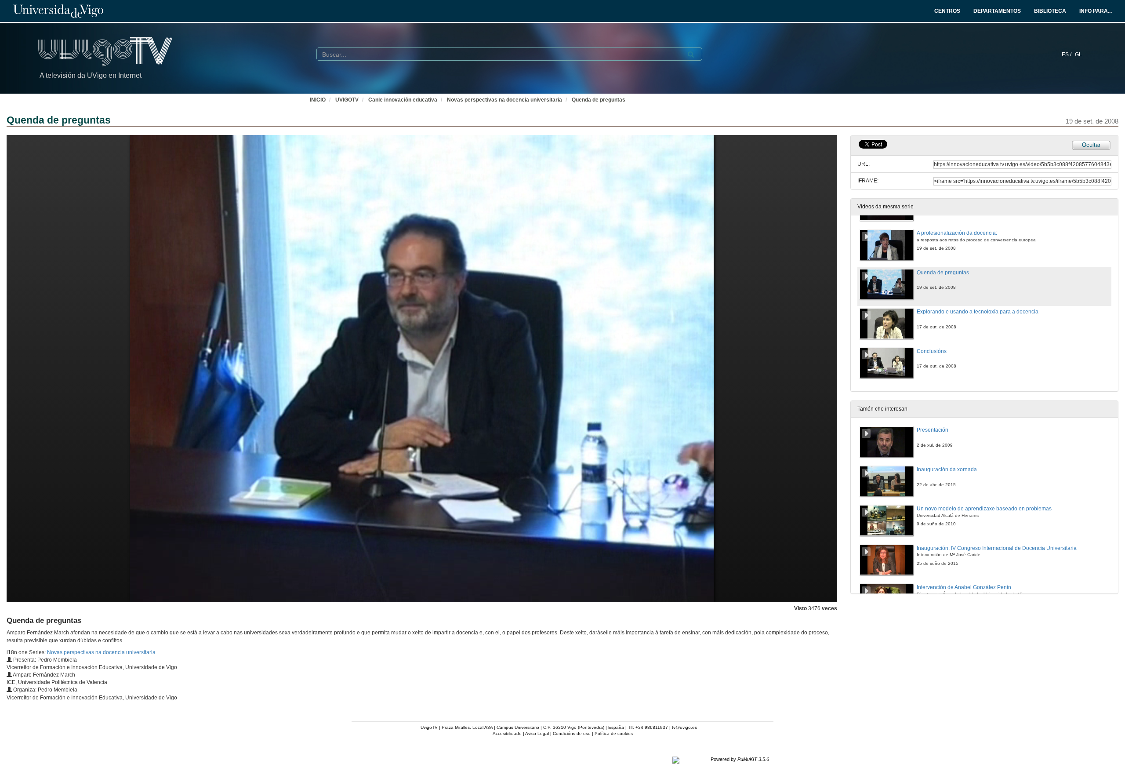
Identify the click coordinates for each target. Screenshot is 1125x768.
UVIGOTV (347, 100)
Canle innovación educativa (402, 100)
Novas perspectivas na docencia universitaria (504, 100)
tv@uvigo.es (684, 727)
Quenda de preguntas (598, 100)
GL (1078, 54)
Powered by (740, 759)
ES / (1067, 54)
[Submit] (691, 54)
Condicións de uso (572, 733)
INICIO (318, 100)
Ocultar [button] (1091, 145)
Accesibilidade (507, 733)
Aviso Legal (537, 733)
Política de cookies (614, 733)
